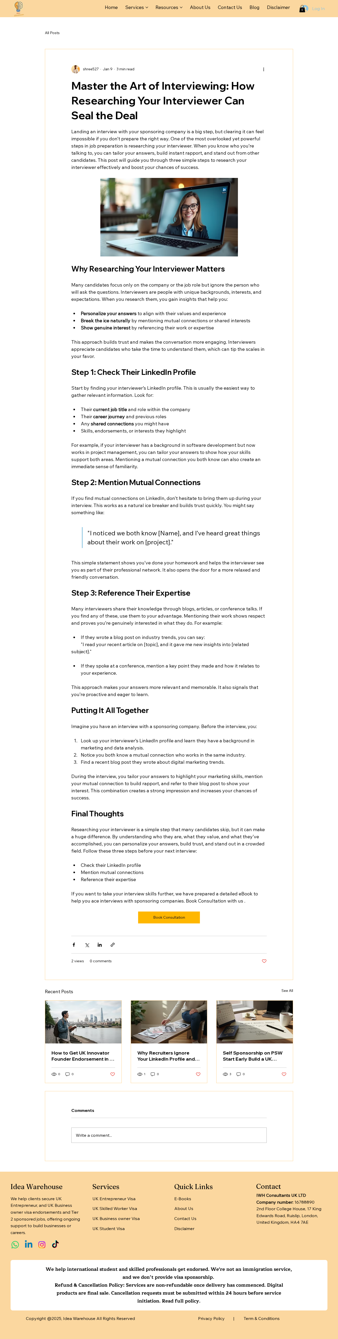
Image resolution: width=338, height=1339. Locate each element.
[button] (302, 8)
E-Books (182, 1198)
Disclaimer (184, 1228)
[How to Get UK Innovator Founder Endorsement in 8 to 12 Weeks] (83, 1022)
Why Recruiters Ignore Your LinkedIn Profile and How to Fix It (166, 1056)
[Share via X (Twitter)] (86, 944)
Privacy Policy (211, 1318)
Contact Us (185, 1218)
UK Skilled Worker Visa (114, 1208)
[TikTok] (55, 1244)
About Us (183, 1208)
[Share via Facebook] (73, 944)
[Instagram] (41, 1244)
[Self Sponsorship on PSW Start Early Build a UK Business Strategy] (255, 1022)
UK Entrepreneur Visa (113, 1198)
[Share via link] (112, 944)
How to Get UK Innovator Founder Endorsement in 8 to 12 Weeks (82, 1056)
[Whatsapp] (15, 1244)
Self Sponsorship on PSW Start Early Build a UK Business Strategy (253, 1056)
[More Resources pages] (181, 7)
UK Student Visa (108, 1228)
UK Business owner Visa (116, 1218)
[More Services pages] (146, 7)
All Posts (52, 32)
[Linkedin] (28, 1244)
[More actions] (263, 69)
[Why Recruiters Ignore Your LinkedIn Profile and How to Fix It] (169, 1022)
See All (287, 990)
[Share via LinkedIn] (99, 944)
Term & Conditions (262, 1318)
